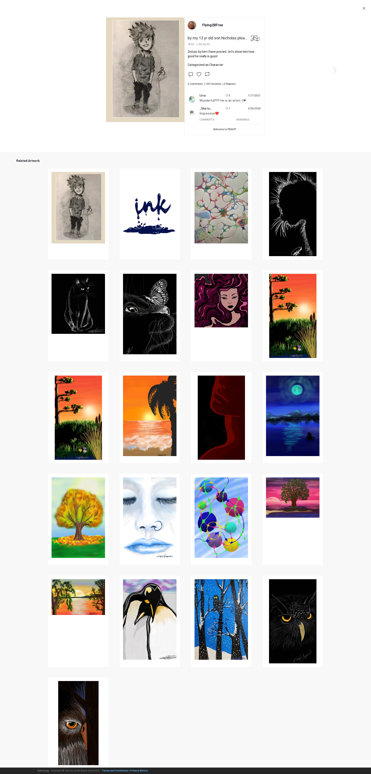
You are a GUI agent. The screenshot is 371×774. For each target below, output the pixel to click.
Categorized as (205, 65)
